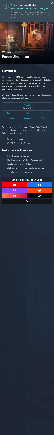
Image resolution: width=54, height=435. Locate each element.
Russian (27, 118)
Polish (27, 113)
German (10, 113)
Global (27, 105)
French (43, 113)
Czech (43, 118)
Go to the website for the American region (29, 8)
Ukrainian (10, 118)
